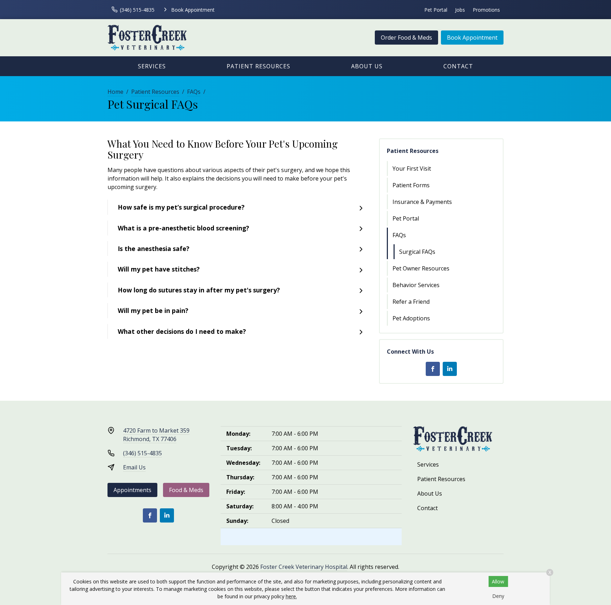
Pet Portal (435, 9)
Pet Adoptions (411, 318)
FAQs (193, 92)
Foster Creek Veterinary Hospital (303, 567)
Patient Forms (411, 185)
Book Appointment (472, 37)
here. (291, 596)
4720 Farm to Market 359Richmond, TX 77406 (156, 435)
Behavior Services (416, 285)
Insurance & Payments (422, 202)
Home (115, 92)
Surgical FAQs (417, 252)
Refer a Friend (411, 302)
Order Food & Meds (406, 37)
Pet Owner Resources (420, 268)
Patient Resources (258, 66)
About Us (367, 66)
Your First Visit (411, 168)
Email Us (134, 467)
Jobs (460, 9)
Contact (458, 66)
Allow (498, 581)
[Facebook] (433, 369)
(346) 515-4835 (142, 453)
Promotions (486, 9)
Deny (498, 596)
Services (152, 66)
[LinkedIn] (450, 369)
